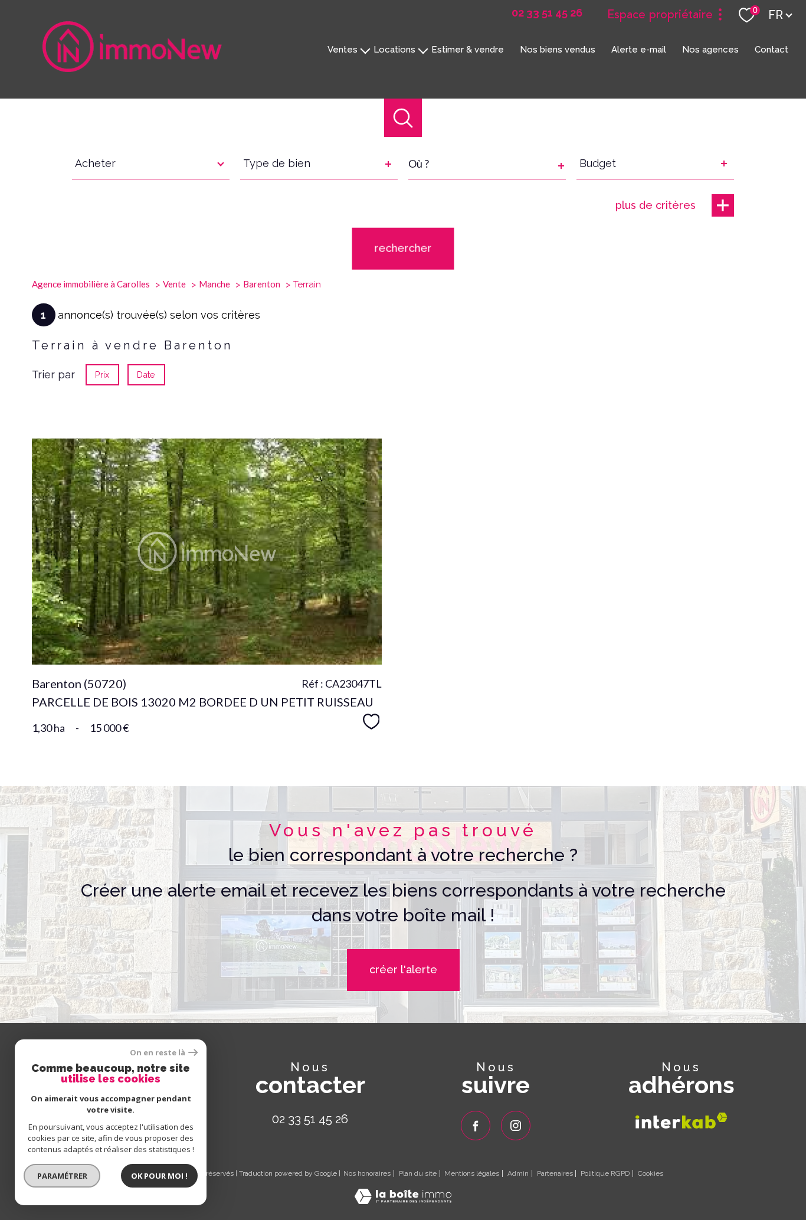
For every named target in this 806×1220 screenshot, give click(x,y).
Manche (214, 284)
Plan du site (418, 1173)
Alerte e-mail (638, 49)
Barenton (261, 284)
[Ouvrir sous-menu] (365, 49)
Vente (174, 284)
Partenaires (555, 1173)
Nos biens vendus (557, 49)
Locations (394, 49)
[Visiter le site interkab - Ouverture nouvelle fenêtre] (681, 1121)
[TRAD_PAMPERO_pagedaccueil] (132, 68)
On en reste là (157, 1052)
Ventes (342, 49)
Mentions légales (471, 1173)
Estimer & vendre (467, 49)
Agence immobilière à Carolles (91, 284)
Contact (771, 49)
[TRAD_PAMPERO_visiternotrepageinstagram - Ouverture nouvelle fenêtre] (515, 1125)
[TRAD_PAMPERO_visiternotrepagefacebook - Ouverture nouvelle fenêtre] (475, 1125)
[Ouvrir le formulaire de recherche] (403, 118)
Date (146, 374)
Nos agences (710, 49)
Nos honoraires (367, 1173)
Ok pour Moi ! (159, 1175)
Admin (518, 1173)
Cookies (650, 1174)
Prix (102, 374)
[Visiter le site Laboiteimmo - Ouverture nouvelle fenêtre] (403, 1200)
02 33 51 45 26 (310, 1119)
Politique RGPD (605, 1173)
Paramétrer (62, 1175)
